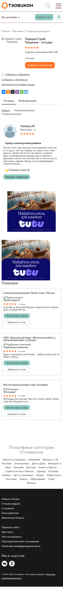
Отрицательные (11, 113)
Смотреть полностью (16, 177)
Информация (27, 100)
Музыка (31, 482)
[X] (13, 92)
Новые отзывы (11, 498)
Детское (31, 467)
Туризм (23, 478)
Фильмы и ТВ (50, 459)
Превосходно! (11, 300)
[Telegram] (26, 92)
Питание (7, 463)
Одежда (41, 471)
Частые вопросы (12, 536)
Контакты (7, 531)
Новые (6, 110)
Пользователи (10, 512)
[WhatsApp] (22, 92)
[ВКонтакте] (3, 92)
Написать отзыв (17, 322)
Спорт (51, 478)
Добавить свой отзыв (40, 65)
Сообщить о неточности (15, 79)
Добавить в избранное (17, 74)
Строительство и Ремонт (19, 471)
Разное (40, 475)
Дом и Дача (39, 463)
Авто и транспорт (23, 475)
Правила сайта (10, 527)
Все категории (9, 17)
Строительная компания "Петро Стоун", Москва (29, 293)
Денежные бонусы (13, 517)
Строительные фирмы (38, 31)
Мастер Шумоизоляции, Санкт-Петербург (25, 384)
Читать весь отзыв (16, 315)
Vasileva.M (27, 126)
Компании (18, 31)
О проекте (8, 508)
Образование (37, 478)
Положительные (24, 110)
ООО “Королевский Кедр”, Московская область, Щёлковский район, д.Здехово (29, 338)
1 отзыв (21, 304)
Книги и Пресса (47, 467)
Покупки (19, 467)
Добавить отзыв (44, 17)
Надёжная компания (15, 347)
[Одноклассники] (8, 92)
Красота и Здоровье (14, 459)
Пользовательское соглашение (20, 541)
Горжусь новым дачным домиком (23, 143)
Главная (6, 31)
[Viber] (17, 92)
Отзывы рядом (11, 503)
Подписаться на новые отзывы (18, 84)
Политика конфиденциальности (21, 545)
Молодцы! (9, 391)
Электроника (21, 463)
